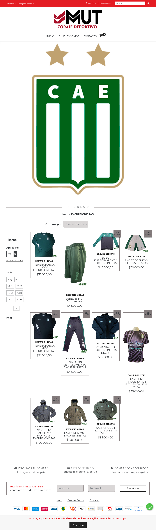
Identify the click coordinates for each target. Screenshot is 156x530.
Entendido (78, 525)
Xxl (9, 254)
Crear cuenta (92, 3)
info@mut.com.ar (26, 3)
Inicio (50, 36)
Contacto (90, 36)
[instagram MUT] (68, 455)
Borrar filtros (14, 260)
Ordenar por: (53, 224)
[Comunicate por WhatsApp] (149, 506)
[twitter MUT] (87, 455)
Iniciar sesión (105, 3)
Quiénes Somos (68, 36)
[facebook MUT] (78, 455)
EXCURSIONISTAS (44, 261)
